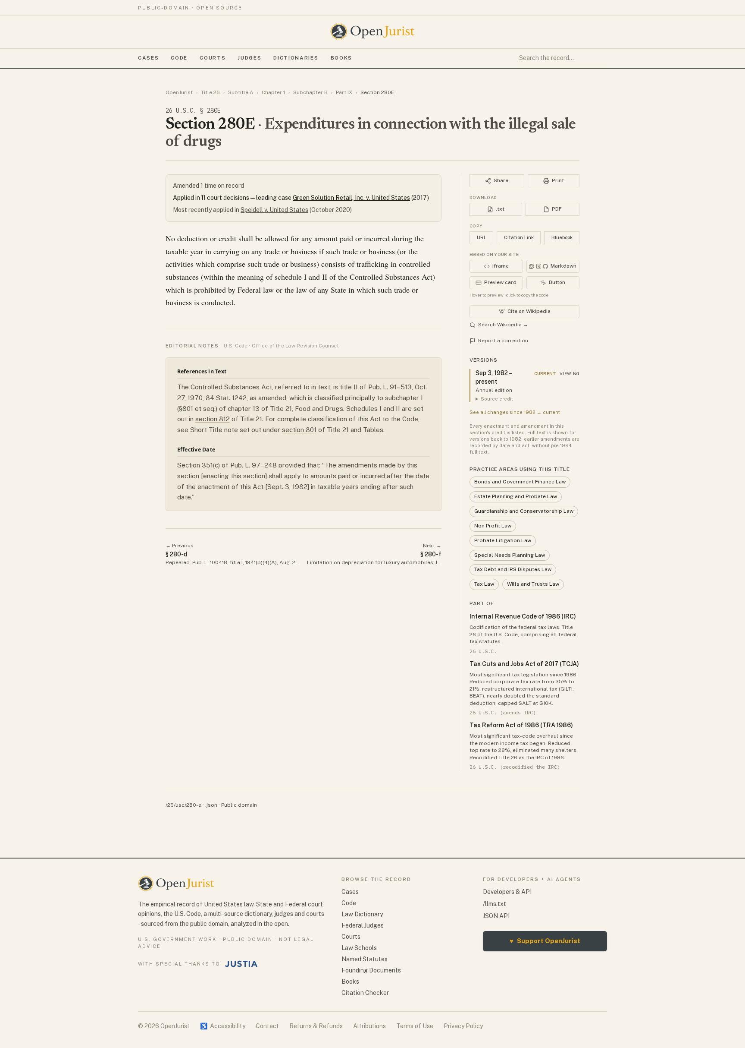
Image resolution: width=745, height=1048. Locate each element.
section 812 (212, 419)
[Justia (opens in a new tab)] (241, 963)
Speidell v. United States (274, 209)
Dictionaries (295, 58)
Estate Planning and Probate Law (515, 496)
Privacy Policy (463, 1026)
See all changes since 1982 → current (515, 412)
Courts (212, 58)
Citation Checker (365, 992)
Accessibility (222, 1026)
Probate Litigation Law (502, 540)
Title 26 (210, 92)
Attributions (369, 1026)
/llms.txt (494, 903)
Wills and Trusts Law (533, 584)
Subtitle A (241, 92)
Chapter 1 (273, 92)
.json (211, 805)
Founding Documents (371, 970)
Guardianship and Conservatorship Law (523, 511)
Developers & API (507, 891)
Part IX (344, 92)
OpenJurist (179, 92)
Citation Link (519, 237)
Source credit (497, 398)
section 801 (299, 429)
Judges (249, 58)
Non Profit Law (492, 526)
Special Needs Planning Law (509, 555)
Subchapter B (310, 92)
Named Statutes (364, 959)
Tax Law (484, 584)
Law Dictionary (362, 914)
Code (179, 58)
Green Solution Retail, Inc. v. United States (351, 197)
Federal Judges (362, 925)
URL (481, 237)
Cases (148, 58)
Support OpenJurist (545, 940)
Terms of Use (414, 1026)
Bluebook (562, 237)
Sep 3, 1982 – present (493, 377)
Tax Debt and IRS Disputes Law (512, 569)
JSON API (496, 915)
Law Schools (359, 947)
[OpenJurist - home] (372, 31)
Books (341, 58)
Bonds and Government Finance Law (520, 482)
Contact (267, 1026)
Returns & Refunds (316, 1026)
